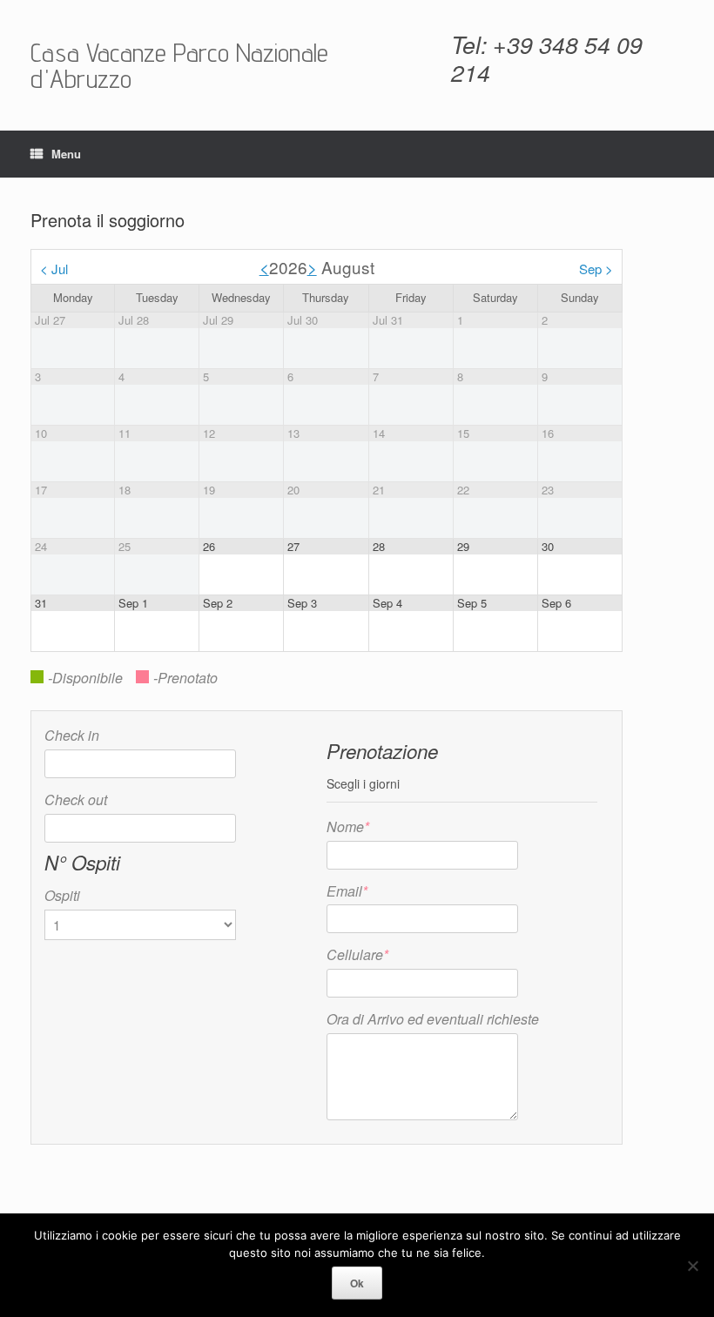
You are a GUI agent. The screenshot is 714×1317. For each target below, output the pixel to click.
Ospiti (62, 895)
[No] (692, 1265)
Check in (71, 735)
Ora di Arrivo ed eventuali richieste (433, 1019)
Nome (348, 826)
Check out (75, 800)
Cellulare (357, 954)
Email (347, 891)
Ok (357, 1283)
